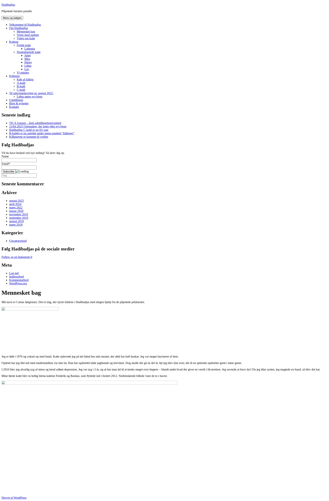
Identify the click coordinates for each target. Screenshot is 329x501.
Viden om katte (26, 38)
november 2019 (18, 214)
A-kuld (21, 82)
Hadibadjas (8, 4)
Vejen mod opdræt (28, 35)
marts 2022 (15, 207)
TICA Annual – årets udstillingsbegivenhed (35, 123)
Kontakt (14, 106)
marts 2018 (15, 224)
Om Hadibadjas (18, 28)
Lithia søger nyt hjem (29, 96)
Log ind (14, 273)
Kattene (13, 41)
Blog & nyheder (19, 103)
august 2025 (16, 200)
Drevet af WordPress (14, 497)
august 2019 (16, 221)
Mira (27, 59)
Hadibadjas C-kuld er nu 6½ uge (28, 129)
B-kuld (21, 86)
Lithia (27, 65)
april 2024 (15, 204)
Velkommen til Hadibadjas (25, 24)
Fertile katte (24, 45)
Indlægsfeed (16, 276)
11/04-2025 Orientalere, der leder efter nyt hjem (37, 126)
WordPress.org (18, 283)
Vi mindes (23, 72)
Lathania (29, 48)
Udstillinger (16, 100)
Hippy (28, 62)
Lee (26, 69)
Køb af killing (25, 79)
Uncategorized (18, 240)
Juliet (27, 55)
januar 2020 (16, 211)
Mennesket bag (26, 31)
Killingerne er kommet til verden (28, 136)
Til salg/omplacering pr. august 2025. (31, 93)
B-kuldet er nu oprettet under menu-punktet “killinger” (41, 133)
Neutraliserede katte (29, 52)
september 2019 (18, 217)
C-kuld (21, 89)
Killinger (14, 76)
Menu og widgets (12, 18)
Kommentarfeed (19, 280)
